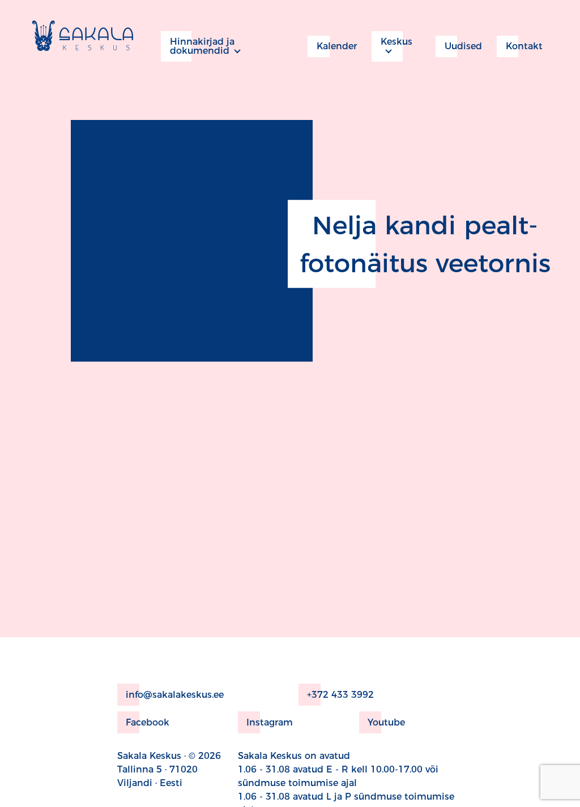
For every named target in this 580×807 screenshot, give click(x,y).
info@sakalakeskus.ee (175, 694)
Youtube (386, 722)
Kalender (337, 46)
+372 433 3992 (340, 694)
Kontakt (524, 46)
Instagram (269, 722)
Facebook (147, 722)
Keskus (396, 41)
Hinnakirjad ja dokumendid (202, 46)
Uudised (463, 46)
